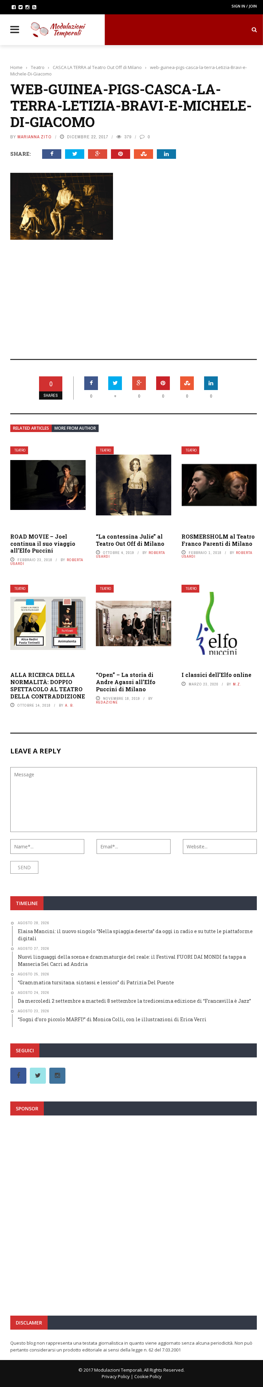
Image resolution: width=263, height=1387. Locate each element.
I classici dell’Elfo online (216, 674)
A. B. (69, 705)
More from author (75, 428)
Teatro (19, 450)
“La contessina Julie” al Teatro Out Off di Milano (130, 540)
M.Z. (237, 684)
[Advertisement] (133, 295)
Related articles (31, 428)
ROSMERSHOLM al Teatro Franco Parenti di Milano (218, 540)
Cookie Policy (148, 1376)
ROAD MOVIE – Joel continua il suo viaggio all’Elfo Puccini (42, 543)
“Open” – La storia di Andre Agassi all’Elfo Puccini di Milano (125, 682)
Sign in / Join (244, 6)
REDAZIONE (107, 702)
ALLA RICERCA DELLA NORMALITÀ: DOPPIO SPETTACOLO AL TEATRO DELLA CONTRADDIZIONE (47, 685)
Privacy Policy (116, 1376)
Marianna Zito (34, 137)
